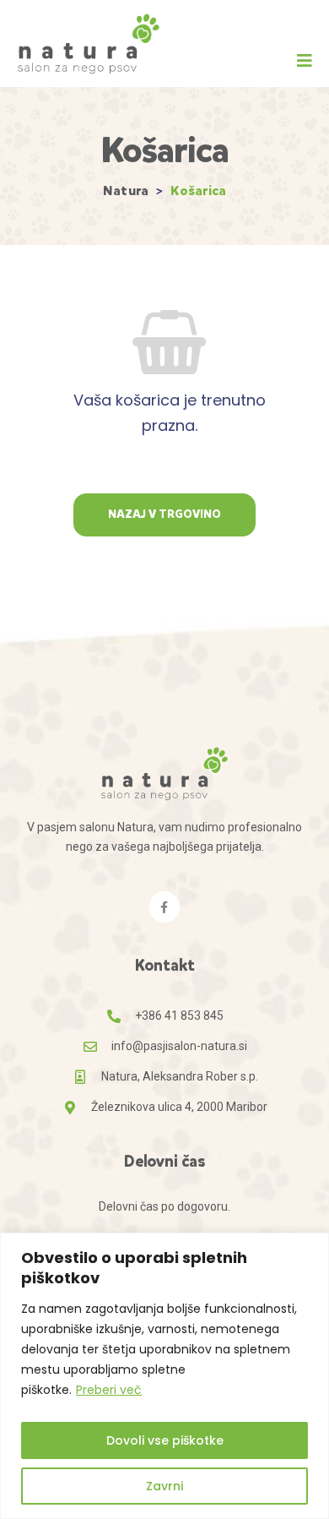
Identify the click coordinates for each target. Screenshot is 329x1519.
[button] (304, 60)
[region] (164, 1376)
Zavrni (164, 1486)
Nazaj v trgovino (164, 514)
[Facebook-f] (164, 906)
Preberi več (109, 1389)
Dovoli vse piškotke (165, 1440)
